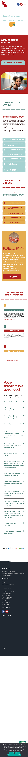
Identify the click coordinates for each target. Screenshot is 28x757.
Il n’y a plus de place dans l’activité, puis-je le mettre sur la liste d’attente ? (14, 503)
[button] (14, 402)
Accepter (11, 752)
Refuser (17, 752)
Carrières (4, 583)
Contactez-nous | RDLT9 (8, 591)
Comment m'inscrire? (10, 402)
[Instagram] (21, 4)
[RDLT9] (4, 4)
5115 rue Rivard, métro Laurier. (9, 319)
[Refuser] (26, 750)
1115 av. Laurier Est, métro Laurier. (10, 339)
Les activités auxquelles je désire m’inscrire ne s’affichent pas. (13, 483)
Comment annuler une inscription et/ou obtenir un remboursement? (12, 445)
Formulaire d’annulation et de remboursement (13, 573)
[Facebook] (18, 4)
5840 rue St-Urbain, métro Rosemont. (11, 360)
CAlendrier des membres (13, 63)
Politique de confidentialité (14, 754)
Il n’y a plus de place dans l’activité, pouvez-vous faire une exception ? (13, 493)
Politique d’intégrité (6, 575)
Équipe (3, 581)
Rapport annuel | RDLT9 (8, 585)
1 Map (3, 648)
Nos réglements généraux (8, 571)
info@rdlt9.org (5, 604)
